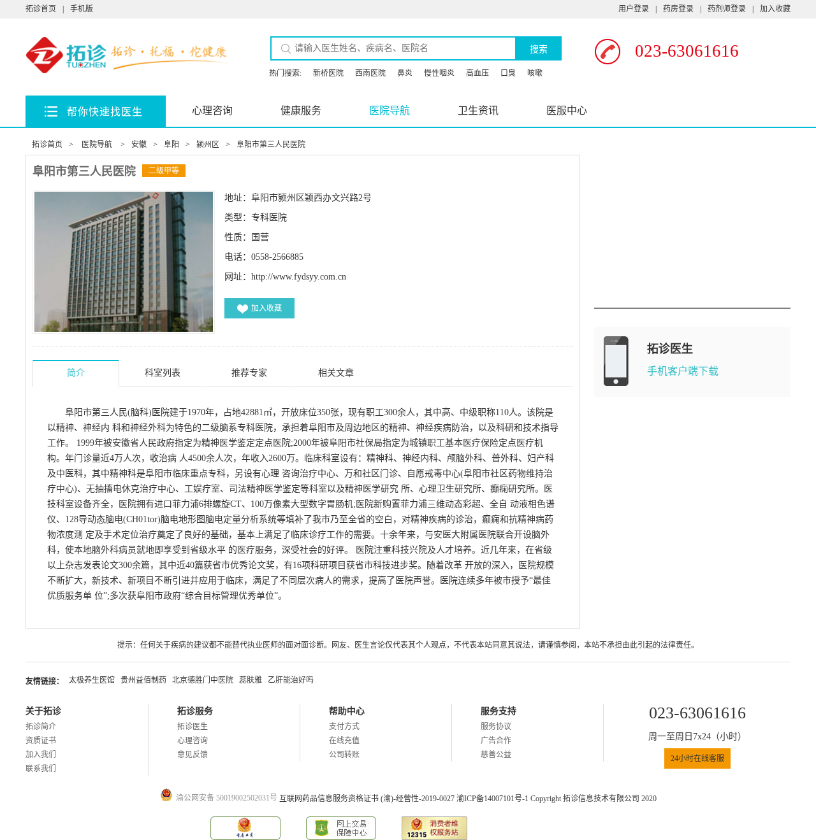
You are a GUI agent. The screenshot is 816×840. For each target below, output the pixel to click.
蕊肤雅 (250, 680)
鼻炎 (404, 73)
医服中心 (566, 110)
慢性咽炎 (439, 73)
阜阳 (171, 144)
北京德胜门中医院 (202, 680)
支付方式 (344, 726)
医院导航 (389, 110)
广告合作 (496, 740)
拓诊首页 (41, 8)
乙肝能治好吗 (291, 680)
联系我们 (41, 768)
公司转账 (344, 754)
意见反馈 (192, 754)
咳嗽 (535, 73)
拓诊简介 (41, 726)
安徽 (139, 144)
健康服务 (300, 110)
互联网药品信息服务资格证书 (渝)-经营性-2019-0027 (367, 798)
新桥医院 (328, 73)
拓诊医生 (192, 726)
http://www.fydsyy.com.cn (298, 276)
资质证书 (41, 740)
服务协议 (496, 726)
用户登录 (633, 8)
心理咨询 (212, 110)
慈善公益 (496, 754)
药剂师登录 (727, 8)
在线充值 (344, 740)
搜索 (539, 49)
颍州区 (207, 144)
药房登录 (678, 8)
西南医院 (370, 73)
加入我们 (41, 754)
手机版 (81, 8)
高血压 (477, 73)
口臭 (508, 73)
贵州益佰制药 (143, 680)
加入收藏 (775, 8)
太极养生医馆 (92, 680)
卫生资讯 (478, 110)
